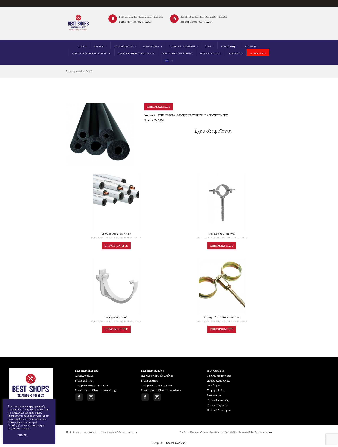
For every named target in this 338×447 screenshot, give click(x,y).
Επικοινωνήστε (158, 106)
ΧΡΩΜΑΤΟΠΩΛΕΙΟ (123, 46)
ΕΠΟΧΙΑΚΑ (251, 46)
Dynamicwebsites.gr (263, 432)
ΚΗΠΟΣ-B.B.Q (228, 46)
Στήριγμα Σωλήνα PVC (222, 233)
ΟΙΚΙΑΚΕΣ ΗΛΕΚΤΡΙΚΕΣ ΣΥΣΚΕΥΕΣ (90, 53)
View (116, 197)
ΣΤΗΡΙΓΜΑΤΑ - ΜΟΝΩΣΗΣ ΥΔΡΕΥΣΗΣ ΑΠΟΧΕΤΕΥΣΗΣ (193, 115)
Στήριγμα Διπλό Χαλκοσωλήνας (222, 317)
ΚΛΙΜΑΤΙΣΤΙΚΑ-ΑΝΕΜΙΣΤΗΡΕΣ (176, 53)
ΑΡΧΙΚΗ (82, 46)
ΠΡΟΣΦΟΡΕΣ (259, 53)
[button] (11, 435)
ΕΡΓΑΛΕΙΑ (99, 46)
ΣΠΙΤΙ (208, 46)
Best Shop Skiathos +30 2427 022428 (196, 22)
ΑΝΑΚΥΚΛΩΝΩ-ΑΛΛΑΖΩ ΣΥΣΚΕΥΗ (136, 53)
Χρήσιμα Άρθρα (216, 390)
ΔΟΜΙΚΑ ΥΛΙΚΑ (151, 46)
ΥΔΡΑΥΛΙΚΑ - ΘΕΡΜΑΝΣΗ (182, 46)
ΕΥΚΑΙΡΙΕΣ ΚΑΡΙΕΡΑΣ (210, 53)
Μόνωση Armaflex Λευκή (79, 71)
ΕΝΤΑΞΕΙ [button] (22, 435)
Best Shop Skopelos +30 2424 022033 (135, 22)
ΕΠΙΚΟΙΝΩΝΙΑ (236, 53)
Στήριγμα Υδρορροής (116, 317)
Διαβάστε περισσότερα (116, 206)
